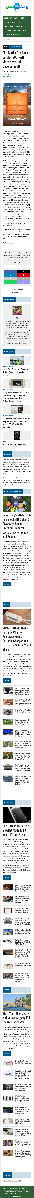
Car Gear (7, 22)
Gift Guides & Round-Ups (11, 35)
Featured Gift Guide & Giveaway (12, 491)
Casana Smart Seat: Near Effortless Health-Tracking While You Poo (22, 1121)
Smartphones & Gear (10, 18)
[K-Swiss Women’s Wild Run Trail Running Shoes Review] (8, 714)
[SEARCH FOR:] (17, 39)
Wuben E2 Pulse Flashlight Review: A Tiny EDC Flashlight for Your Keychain (23, 702)
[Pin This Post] (23, 275)
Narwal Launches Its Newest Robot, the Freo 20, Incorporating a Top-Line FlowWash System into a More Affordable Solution (23, 1075)
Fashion (25, 30)
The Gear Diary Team (15, 1188)
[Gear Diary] (17, 7)
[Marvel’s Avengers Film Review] (17, 439)
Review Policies (25, 1188)
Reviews (5, 441)
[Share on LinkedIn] (10, 275)
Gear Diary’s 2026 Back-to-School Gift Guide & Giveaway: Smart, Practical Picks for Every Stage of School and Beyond (17, 526)
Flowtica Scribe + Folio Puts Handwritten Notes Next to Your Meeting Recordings (23, 910)
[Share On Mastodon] (23, 282)
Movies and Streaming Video (18, 71)
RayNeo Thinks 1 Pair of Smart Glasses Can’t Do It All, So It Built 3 (22, 942)
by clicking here (16, 485)
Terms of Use (28, 1192)
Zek (10, 76)
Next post (15, 292)
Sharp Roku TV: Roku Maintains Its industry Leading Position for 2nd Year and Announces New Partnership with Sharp (16, 397)
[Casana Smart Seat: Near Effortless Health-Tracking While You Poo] (8, 1123)
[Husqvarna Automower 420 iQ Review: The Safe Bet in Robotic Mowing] (8, 724)
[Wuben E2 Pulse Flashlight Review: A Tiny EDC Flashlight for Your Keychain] (8, 704)
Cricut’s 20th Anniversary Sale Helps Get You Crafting (23, 964)
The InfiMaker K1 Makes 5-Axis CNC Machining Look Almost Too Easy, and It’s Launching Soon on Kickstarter (22, 977)
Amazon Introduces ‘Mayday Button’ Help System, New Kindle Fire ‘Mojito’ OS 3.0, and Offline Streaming (16, 423)
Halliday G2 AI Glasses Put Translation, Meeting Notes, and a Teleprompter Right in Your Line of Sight (23, 1132)
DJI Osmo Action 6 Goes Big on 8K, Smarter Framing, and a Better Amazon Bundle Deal (23, 932)
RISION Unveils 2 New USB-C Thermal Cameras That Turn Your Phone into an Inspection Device (23, 1087)
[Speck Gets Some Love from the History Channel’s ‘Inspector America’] (17, 364)
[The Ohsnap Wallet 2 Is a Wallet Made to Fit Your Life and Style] (17, 822)
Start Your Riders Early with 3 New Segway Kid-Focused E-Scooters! (17, 1017)
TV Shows (6, 74)
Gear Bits (5, 389)
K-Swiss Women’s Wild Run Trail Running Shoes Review (22, 711)
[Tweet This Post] (23, 271)
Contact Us (13, 1193)
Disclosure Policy (8, 1190)
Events (11, 389)
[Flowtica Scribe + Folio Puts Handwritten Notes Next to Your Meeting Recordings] (8, 912)
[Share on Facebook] (10, 271)
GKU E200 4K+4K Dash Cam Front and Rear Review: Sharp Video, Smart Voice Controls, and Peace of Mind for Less (23, 780)
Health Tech (16, 22)
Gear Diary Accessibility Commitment (13, 1192)
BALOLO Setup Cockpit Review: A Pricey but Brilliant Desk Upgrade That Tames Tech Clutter (23, 733)
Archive (6, 1193)
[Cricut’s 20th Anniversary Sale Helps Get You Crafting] (8, 968)
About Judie (5, 1188)
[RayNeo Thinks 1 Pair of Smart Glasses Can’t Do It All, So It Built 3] (8, 944)
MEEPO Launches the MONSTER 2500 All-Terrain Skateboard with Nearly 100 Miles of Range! (23, 1110)
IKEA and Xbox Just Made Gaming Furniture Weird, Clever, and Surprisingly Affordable (22, 899)
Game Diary (7, 30)
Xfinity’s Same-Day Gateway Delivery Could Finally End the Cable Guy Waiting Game (23, 1143)
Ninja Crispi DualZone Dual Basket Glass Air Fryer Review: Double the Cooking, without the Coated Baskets (23, 768)
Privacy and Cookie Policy (21, 1190)
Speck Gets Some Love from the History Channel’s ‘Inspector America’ (15, 372)
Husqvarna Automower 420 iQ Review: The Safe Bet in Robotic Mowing (22, 722)
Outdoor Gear (8, 26)
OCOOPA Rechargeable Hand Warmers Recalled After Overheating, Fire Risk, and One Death (23, 1099)
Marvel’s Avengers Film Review (15, 444)
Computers (19, 26)
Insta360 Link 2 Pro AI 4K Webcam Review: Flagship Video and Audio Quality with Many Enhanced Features (23, 691)
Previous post (18, 290)
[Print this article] (23, 278)
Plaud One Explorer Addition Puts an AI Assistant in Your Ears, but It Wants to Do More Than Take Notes (23, 888)
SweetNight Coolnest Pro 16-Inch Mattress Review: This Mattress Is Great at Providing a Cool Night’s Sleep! (23, 954)
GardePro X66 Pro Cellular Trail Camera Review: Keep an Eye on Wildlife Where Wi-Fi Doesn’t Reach (23, 756)
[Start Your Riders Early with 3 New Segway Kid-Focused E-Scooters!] (17, 1010)
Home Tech (23, 18)
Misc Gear (17, 30)
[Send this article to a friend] (10, 278)
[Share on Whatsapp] (10, 282)
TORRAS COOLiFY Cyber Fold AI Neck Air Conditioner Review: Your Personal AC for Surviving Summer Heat (23, 744)
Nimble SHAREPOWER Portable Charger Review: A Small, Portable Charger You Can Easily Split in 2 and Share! (17, 638)
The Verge (9, 243)
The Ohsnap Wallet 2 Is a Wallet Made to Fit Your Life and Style (16, 830)
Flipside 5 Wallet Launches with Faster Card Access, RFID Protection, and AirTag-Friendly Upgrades (23, 1154)
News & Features (8, 366)
